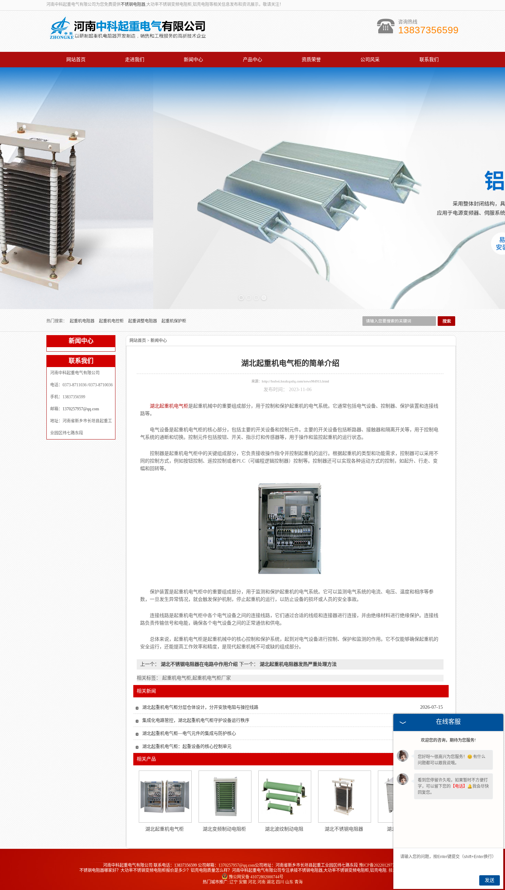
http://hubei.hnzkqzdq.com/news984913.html (295, 381)
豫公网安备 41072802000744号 (256, 877)
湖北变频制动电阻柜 (224, 829)
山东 (289, 882)
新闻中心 (193, 59)
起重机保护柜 (173, 321)
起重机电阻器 (83, 321)
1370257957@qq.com (81, 409)
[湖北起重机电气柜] (165, 796)
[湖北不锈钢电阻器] (344, 796)
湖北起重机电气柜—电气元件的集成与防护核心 (189, 733)
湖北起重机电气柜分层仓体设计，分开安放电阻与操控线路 (200, 707)
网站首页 (76, 59)
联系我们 (429, 59)
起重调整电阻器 (143, 321)
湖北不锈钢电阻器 (344, 829)
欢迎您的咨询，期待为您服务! (448, 740)
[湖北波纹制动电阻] (284, 796)
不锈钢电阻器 (133, 4)
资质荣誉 (311, 59)
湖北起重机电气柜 (164, 829)
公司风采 (370, 59)
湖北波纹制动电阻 (284, 829)
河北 (252, 882)
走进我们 (134, 59)
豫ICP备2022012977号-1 (380, 865)
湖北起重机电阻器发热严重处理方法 (297, 664)
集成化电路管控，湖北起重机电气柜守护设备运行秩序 (195, 720)
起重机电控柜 (112, 321)
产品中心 (252, 59)
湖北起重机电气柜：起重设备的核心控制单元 (187, 746)
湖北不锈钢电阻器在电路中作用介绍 (199, 664)
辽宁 (233, 882)
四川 (280, 882)
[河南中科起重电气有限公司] (127, 39)
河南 (261, 882)
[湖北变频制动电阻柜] (224, 796)
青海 (298, 882)
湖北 (271, 882)
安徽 (243, 882)
